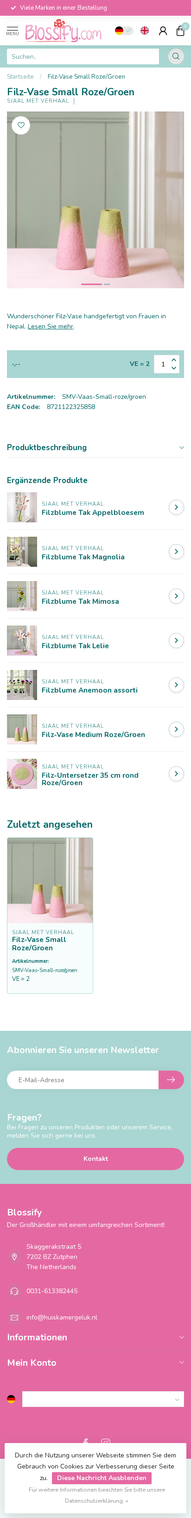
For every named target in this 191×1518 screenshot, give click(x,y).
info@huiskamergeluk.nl (61, 1317)
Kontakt (95, 1158)
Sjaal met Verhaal (38, 101)
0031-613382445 (51, 1291)
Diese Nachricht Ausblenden (101, 1478)
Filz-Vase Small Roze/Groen (86, 77)
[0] (180, 30)
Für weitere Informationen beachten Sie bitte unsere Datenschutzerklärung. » (97, 1495)
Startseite (20, 77)
